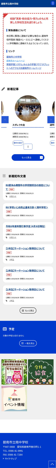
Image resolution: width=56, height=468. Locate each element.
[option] (28, 121)
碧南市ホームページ (15, 61)
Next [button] (51, 119)
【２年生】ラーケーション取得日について (25, 270)
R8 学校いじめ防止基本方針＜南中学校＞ (27, 207)
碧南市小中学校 (14, 56)
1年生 (11, 300)
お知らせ (12, 196)
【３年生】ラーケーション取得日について (25, 248)
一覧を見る (29, 343)
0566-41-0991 (15, 450)
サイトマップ (11, 458)
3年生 (11, 259)
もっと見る (26, 157)
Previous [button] (5, 119)
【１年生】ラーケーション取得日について (25, 289)
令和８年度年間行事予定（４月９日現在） (25, 226)
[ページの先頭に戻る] (52, 464)
